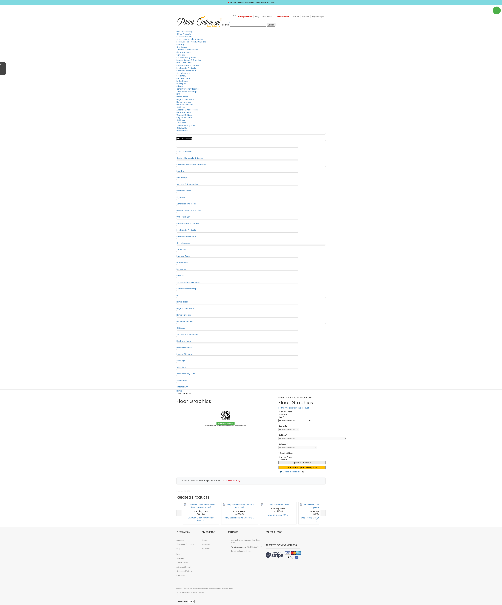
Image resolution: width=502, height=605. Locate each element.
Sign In (204, 540)
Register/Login (318, 16)
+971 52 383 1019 (254, 547)
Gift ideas (180, 107)
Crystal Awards (183, 73)
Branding (180, 44)
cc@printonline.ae (244, 551)
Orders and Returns (184, 571)
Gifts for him (182, 130)
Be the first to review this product (293, 408)
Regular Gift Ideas (184, 117)
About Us (180, 540)
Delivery (282, 444)
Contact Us (181, 575)
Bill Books (180, 86)
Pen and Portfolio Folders (187, 65)
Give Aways (181, 47)
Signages (180, 55)
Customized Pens (184, 36)
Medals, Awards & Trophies (188, 60)
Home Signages (183, 102)
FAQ (178, 549)
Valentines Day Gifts (185, 125)
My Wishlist (206, 549)
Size (281, 417)
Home (179, 391)
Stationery (181, 76)
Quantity (283, 426)
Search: (225, 25)
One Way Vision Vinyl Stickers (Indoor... (201, 519)
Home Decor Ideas (184, 104)
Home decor (182, 96)
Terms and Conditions (185, 544)
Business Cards (183, 78)
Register (305, 16)
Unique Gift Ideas (184, 115)
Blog (257, 16)
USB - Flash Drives (184, 62)
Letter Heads (182, 81)
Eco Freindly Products (186, 68)
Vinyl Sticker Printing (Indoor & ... (239, 517)
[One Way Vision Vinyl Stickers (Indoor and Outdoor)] (201, 506)
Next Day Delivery (184, 31)
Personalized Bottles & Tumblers (191, 42)
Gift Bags (180, 120)
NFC (178, 94)
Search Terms (182, 563)
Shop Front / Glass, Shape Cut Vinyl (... (317, 519)
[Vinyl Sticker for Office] (278, 504)
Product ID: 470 (183, 491)
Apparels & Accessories (187, 49)
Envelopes (181, 83)
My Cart (296, 16)
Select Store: (182, 602)
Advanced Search (183, 567)
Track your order (245, 16)
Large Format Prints (185, 99)
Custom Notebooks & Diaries (189, 39)
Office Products (183, 34)
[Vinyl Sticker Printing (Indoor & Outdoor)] (239, 506)
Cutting (282, 435)
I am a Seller (267, 16)
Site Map (180, 558)
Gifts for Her (181, 128)
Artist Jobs (181, 122)
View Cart (206, 544)
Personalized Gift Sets (186, 70)
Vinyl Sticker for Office (278, 515)
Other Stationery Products (188, 89)
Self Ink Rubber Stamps (186, 91)
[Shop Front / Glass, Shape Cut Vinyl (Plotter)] (317, 506)
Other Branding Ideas (186, 57)
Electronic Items (183, 52)
